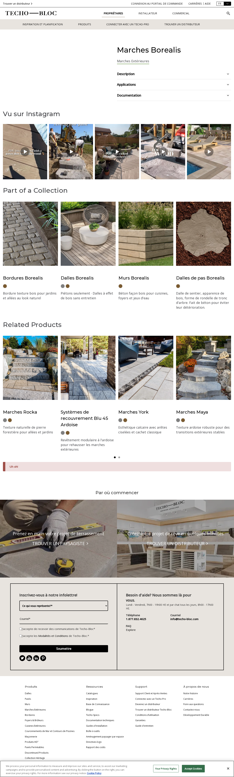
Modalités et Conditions (53, 636)
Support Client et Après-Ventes (151, 693)
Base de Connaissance (98, 704)
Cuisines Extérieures (35, 725)
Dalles (28, 693)
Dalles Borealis (77, 278)
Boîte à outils (93, 731)
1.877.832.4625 (136, 619)
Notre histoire (190, 693)
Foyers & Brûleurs (34, 720)
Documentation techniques (100, 720)
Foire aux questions (193, 704)
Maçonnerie (31, 736)
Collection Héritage (35, 758)
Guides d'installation (96, 725)
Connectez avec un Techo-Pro (150, 698)
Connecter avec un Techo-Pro (127, 24)
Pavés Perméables (34, 747)
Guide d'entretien (144, 725)
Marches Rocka (20, 412)
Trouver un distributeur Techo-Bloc (153, 709)
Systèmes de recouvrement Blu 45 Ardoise (84, 418)
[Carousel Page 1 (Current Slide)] (115, 457)
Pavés (28, 698)
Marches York (133, 412)
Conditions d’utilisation (147, 715)
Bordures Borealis (23, 278)
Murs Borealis (133, 278)
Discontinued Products (36, 752)
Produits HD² (31, 741)
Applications (126, 84)
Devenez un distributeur (147, 704)
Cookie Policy (94, 773)
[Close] (228, 768)
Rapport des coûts (95, 747)
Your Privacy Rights (166, 768)
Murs (27, 704)
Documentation (129, 95)
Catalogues (92, 693)
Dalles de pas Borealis (200, 278)
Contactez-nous (191, 709)
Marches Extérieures (35, 709)
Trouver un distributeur (16, 3)
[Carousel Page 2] (119, 457)
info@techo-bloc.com (184, 619)
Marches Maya (192, 412)
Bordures (30, 715)
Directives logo (94, 741)
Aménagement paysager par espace (105, 736)
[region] (117, 769)
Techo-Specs (92, 715)
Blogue (89, 709)
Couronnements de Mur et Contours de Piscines (49, 731)
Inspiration (91, 698)
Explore (131, 630)
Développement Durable (196, 715)
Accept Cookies (193, 768)
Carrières (188, 698)
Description (126, 74)
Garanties (140, 720)
